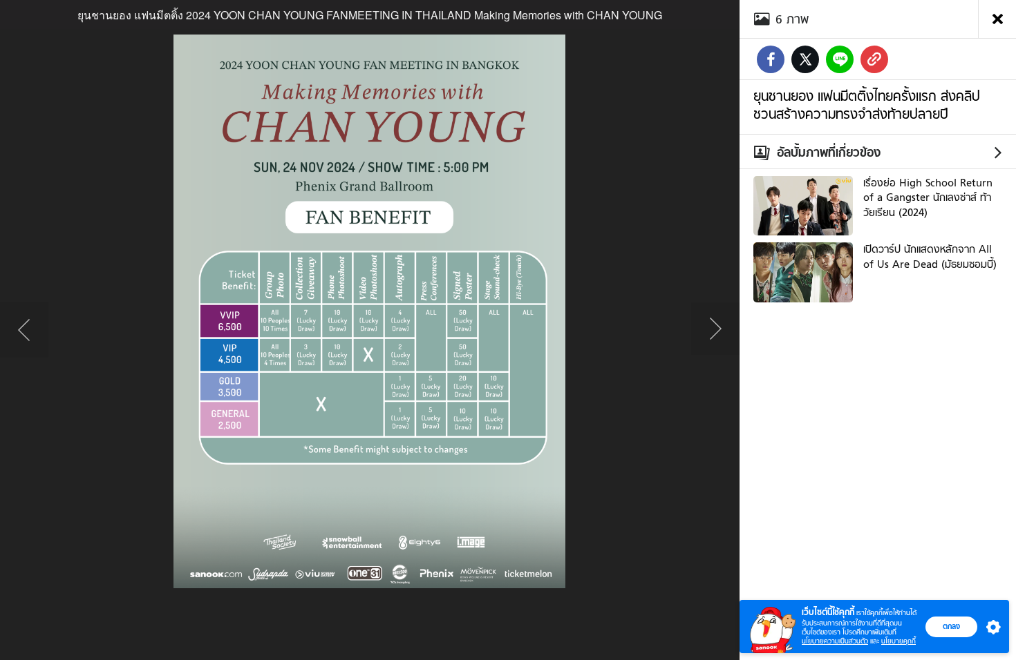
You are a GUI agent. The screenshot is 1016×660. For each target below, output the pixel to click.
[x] (805, 59)
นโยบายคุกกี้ (898, 641)
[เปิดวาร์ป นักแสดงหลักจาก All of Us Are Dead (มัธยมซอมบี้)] (803, 271)
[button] (990, 626)
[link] (874, 59)
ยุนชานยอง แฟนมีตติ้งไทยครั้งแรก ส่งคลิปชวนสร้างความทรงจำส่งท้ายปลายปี (866, 105)
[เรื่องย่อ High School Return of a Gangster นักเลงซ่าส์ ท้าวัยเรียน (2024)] (803, 204)
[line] (840, 59)
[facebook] (770, 59)
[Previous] (24, 330)
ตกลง (951, 626)
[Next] (715, 330)
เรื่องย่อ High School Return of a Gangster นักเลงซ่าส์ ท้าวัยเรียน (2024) (928, 197)
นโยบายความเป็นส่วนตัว (835, 641)
